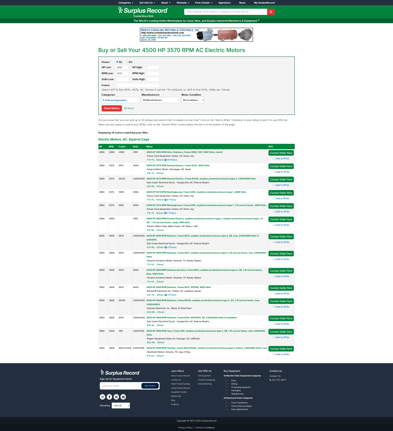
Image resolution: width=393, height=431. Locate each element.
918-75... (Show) (155, 173)
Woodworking (237, 394)
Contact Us (176, 380)
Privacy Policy (185, 427)
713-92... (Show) (155, 264)
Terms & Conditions (205, 427)
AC (120, 62)
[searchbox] (128, 100)
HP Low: (106, 67)
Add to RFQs (282, 158)
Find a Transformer (239, 403)
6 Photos (171, 199)
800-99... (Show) (155, 342)
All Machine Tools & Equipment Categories (242, 376)
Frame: (106, 85)
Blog (173, 400)
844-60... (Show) (155, 312)
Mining (234, 384)
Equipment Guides (179, 392)
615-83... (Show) (155, 355)
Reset (130, 108)
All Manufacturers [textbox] (152, 100)
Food (233, 380)
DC (130, 62)
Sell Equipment (204, 376)
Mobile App (176, 396)
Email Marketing (205, 384)
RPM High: (138, 73)
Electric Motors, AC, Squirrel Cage (123, 139)
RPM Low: (108, 73)
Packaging (236, 390)
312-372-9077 (279, 380)
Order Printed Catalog (180, 384)
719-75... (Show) (155, 159)
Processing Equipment (241, 387)
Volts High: (138, 79)
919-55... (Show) (155, 230)
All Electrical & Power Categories (238, 398)
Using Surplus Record (180, 388)
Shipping (175, 404)
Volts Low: (108, 79)
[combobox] (121, 100)
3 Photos (172, 247)
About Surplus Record (180, 376)
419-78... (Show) (155, 294)
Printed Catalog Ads (206, 380)
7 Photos (171, 213)
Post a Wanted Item (239, 409)
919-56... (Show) (155, 186)
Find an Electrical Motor (241, 406)
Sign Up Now (150, 385)
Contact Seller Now (281, 152)
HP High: (137, 67)
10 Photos (172, 159)
